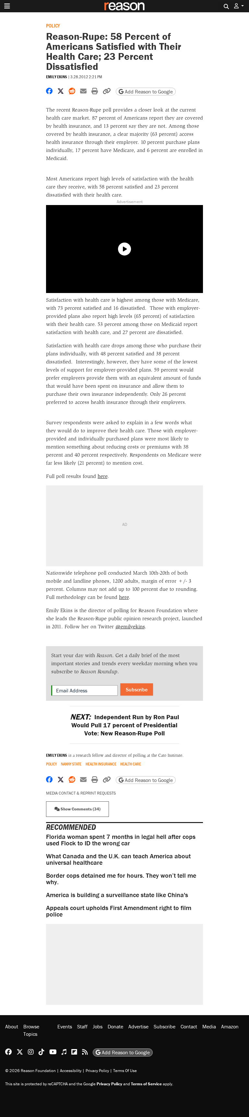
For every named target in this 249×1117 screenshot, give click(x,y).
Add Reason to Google (148, 91)
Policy (53, 25)
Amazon (230, 1026)
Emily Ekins (56, 77)
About (11, 1026)
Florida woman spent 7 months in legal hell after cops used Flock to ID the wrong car (121, 839)
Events (64, 1026)
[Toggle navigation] (7, 6)
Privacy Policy (97, 1070)
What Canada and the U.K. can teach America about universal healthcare (118, 859)
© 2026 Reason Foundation (30, 1070)
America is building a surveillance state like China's (117, 895)
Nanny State (71, 764)
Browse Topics (31, 1030)
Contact (189, 1026)
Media (209, 1026)
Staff (82, 1026)
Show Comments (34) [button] (80, 809)
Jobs (97, 1026)
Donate (115, 1026)
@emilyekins (130, 627)
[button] (239, 6)
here (102, 476)
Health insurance (101, 764)
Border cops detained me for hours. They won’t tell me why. (121, 878)
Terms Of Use (125, 1070)
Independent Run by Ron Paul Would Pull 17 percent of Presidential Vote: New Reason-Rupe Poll (124, 725)
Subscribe (137, 689)
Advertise (138, 1026)
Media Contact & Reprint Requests (81, 793)
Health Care (130, 764)
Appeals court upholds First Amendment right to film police (118, 911)
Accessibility (70, 1070)
